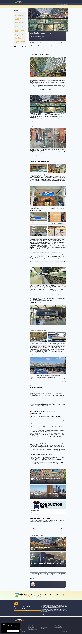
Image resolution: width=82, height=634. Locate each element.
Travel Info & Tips (30, 622)
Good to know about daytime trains (32, 624)
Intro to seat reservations (44, 626)
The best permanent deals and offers (45, 625)
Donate (27, 610)
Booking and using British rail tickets (43, 574)
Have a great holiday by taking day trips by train (61, 574)
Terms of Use (27, 631)
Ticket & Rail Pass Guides (37, 4)
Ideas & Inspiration (48, 4)
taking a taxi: (17, 20)
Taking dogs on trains (30, 628)
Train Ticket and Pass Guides (45, 622)
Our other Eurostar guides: (20, 39)
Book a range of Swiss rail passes (58, 625)
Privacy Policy (23, 631)
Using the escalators (19, 15)
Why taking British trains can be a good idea (52, 574)
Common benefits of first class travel (32, 629)
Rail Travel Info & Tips (43, 4)
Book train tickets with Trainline (58, 627)
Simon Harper (34, 36)
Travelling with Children (31, 625)
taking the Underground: (19, 22)
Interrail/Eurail (43, 628)
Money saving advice (43, 624)
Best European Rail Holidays (31, 4)
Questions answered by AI (17, 4)
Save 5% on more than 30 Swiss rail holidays (60, 624)
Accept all (16, 631)
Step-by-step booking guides (44, 627)
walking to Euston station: (20, 33)
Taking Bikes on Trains (31, 626)
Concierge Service (53, 4)
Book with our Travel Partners (59, 622)
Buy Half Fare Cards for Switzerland (58, 626)
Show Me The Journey (18, 622)
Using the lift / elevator (19, 16)
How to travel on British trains (34, 574)
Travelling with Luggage (31, 627)
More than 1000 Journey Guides (23, 4)
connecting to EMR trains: (19, 26)
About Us (20, 631)
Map (31, 413)
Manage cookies (10, 631)
